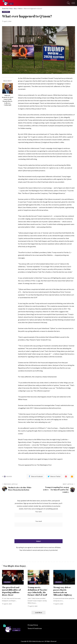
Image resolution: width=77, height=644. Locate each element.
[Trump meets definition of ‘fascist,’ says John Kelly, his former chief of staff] (38, 577)
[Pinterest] (65, 476)
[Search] (68, 3)
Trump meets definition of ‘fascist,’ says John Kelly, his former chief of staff (38, 591)
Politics (6, 12)
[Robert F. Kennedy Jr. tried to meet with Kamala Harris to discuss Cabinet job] (7, 88)
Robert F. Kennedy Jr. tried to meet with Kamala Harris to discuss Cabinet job (7, 100)
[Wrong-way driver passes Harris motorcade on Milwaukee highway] (64, 577)
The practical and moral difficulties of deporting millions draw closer (11, 591)
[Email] (71, 476)
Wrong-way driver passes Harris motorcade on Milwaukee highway (62, 591)
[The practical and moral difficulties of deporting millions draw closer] (13, 577)
